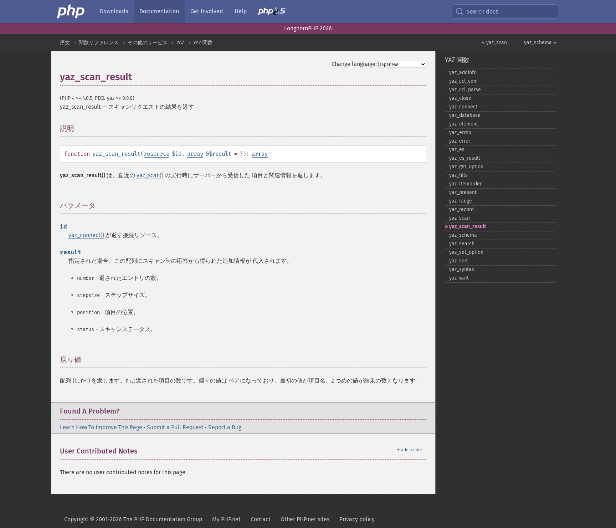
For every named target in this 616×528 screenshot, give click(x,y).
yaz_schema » (540, 43)
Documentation (159, 11)
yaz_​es (456, 150)
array (195, 153)
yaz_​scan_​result (467, 227)
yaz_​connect (463, 107)
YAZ (180, 43)
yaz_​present (463, 192)
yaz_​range (460, 201)
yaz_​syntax (461, 269)
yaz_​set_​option (466, 252)
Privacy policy (357, 519)
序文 (65, 43)
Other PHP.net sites (305, 519)
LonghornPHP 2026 (308, 28)
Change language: (354, 64)
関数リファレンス (99, 43)
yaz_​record (461, 209)
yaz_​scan (459, 218)
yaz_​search (461, 244)
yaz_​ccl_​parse (465, 90)
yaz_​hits (458, 175)
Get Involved (206, 11)
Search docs (482, 11)
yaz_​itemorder (465, 184)
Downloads (114, 11)
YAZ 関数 (202, 43)
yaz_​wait (459, 278)
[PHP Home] (71, 11)
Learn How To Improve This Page (101, 427)
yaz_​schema (463, 235)
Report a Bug (224, 427)
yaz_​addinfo (463, 73)
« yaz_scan (494, 43)
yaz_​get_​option (466, 167)
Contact (261, 519)
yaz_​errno (460, 132)
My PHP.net (226, 519)
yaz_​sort (458, 261)
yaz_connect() (86, 235)
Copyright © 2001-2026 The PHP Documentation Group (133, 519)
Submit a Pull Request (175, 427)
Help (241, 11)
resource (156, 153)
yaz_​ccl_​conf (463, 81)
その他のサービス (148, 43)
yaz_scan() (150, 175)
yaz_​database (465, 115)
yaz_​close (460, 98)
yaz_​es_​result (464, 158)
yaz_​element (463, 124)
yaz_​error (459, 141)
